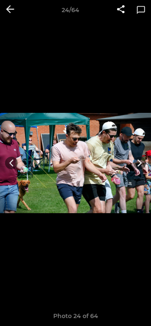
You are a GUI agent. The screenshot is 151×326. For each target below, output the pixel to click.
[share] (121, 10)
